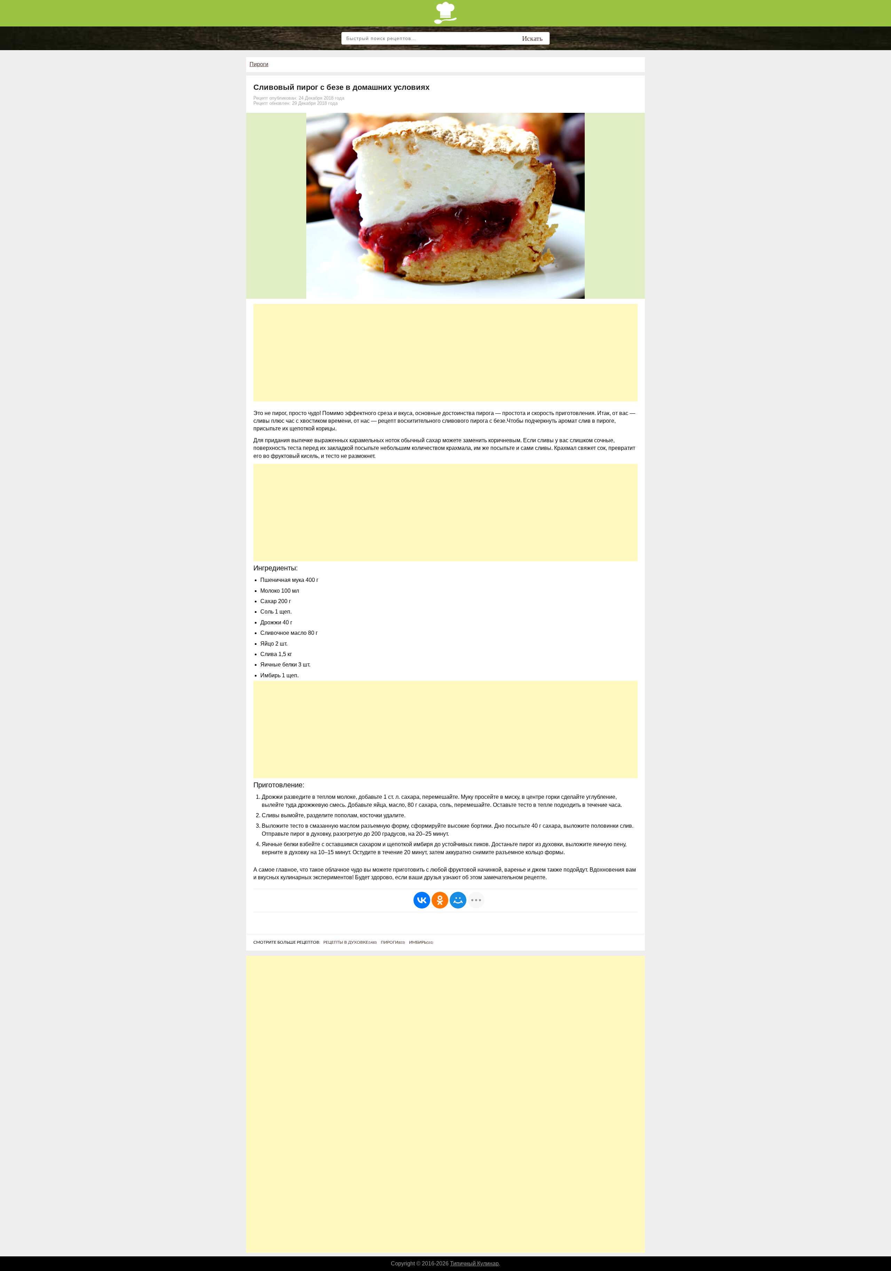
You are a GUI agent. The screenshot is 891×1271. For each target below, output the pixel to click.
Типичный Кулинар (474, 1263)
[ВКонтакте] (421, 900)
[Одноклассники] (440, 900)
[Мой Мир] (458, 900)
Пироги (259, 64)
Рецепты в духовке (350, 942)
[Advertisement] (445, 352)
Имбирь (421, 942)
